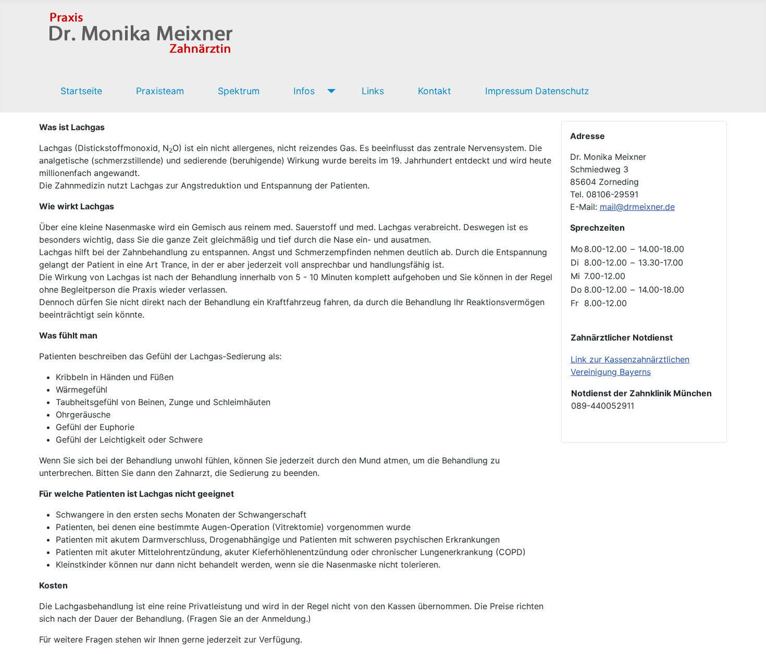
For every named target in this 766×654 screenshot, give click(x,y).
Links (373, 90)
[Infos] (329, 91)
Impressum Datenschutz (537, 90)
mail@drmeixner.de (637, 207)
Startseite (81, 90)
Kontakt (434, 90)
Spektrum (239, 90)
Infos (304, 90)
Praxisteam (160, 90)
